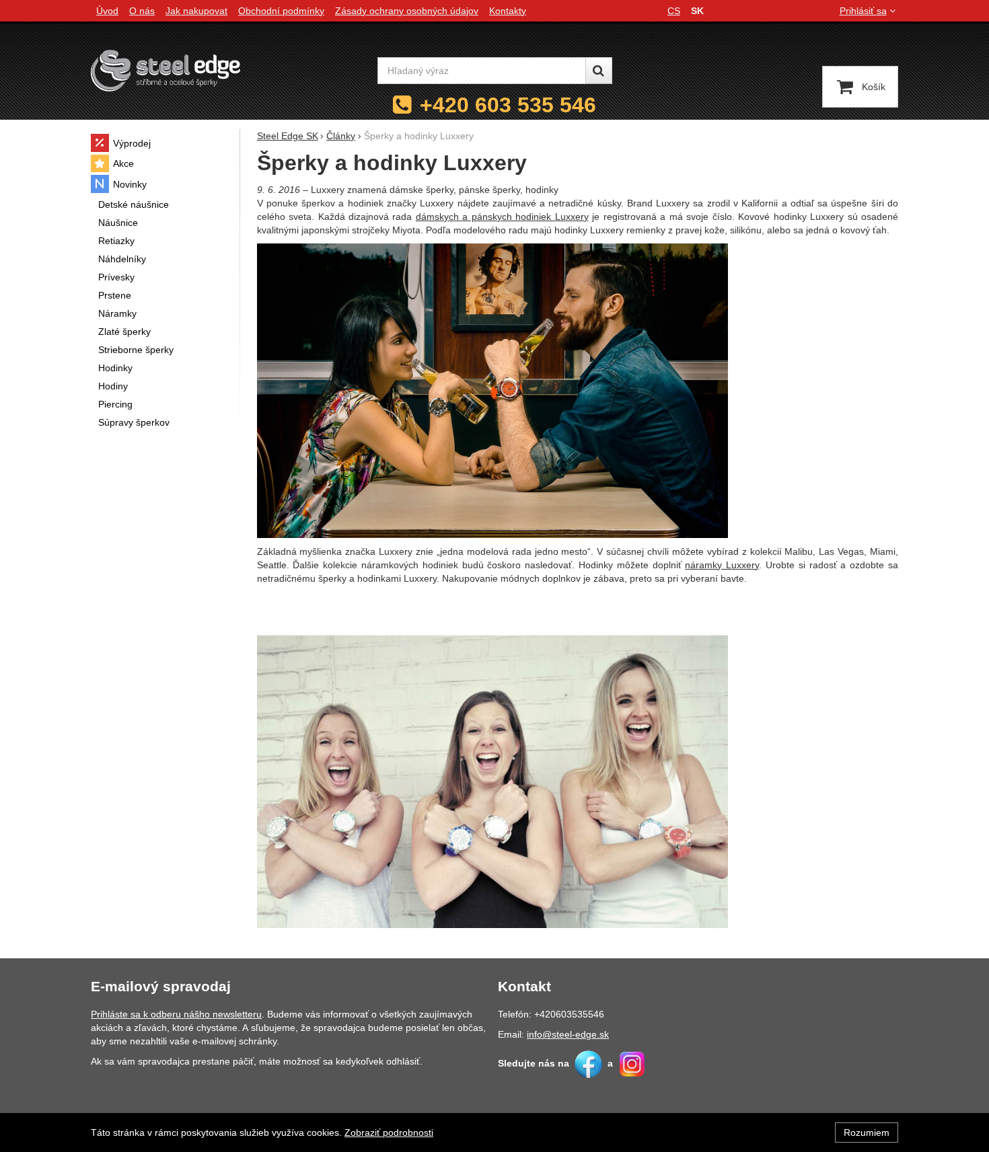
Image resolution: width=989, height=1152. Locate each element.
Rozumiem (866, 1132)
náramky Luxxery (722, 565)
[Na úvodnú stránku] (165, 70)
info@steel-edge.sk (568, 1034)
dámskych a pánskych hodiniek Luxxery (502, 216)
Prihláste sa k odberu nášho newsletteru (176, 1014)
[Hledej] (598, 70)
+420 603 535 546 (508, 105)
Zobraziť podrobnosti (388, 1132)
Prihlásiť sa (863, 10)
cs (673, 10)
